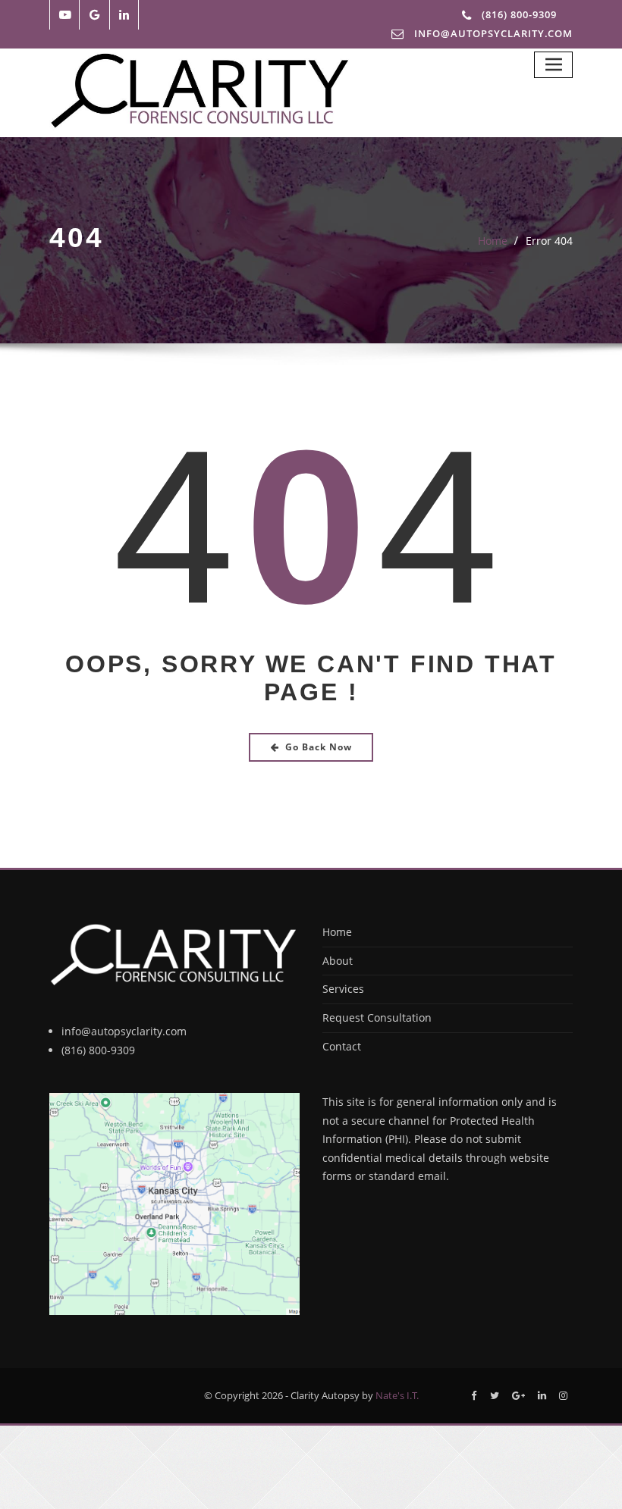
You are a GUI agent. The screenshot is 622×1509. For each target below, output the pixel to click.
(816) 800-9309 (519, 14)
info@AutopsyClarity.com (493, 33)
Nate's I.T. (397, 1395)
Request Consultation (377, 1017)
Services (343, 988)
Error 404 (549, 240)
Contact (341, 1046)
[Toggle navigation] (553, 65)
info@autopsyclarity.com (124, 1031)
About (337, 960)
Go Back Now (318, 746)
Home (492, 240)
